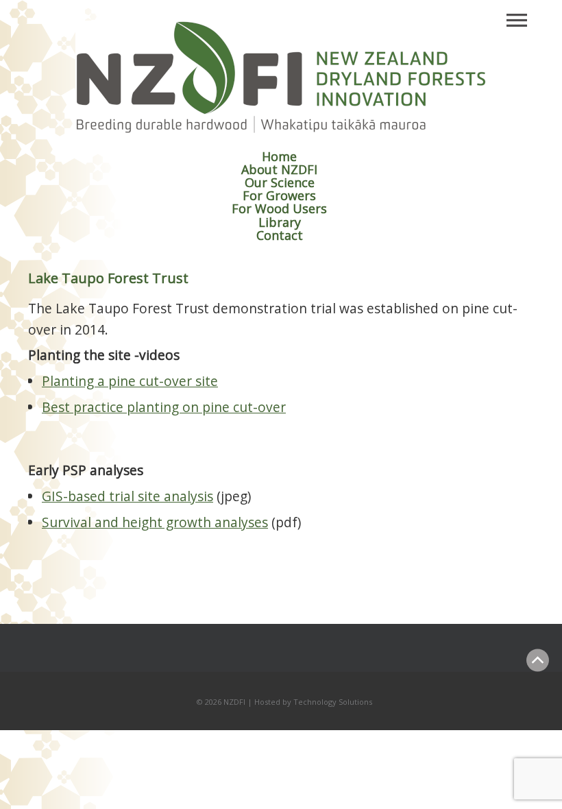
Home (279, 156)
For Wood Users (279, 208)
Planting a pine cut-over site (130, 381)
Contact (279, 235)
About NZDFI (279, 169)
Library (279, 222)
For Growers (279, 195)
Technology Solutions (332, 702)
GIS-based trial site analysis (127, 496)
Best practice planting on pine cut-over (164, 407)
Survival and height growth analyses (155, 522)
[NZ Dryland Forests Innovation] (281, 129)
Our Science (280, 182)
